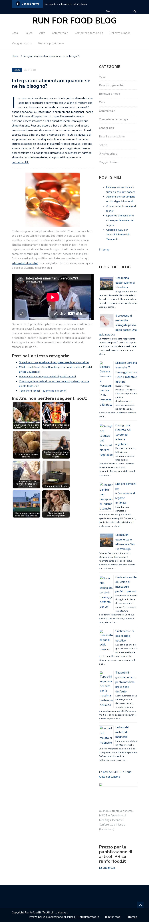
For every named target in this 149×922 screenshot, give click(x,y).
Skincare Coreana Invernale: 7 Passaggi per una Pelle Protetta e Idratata (126, 372)
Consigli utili (106, 128)
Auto (42, 33)
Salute (29, 33)
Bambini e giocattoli (111, 85)
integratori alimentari (25, 263)
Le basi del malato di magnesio (122, 732)
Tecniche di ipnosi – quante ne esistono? (42, 390)
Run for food (112, 917)
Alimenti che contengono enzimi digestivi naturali (47, 376)
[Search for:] (117, 11)
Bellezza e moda (120, 33)
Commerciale (60, 33)
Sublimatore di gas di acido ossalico (124, 636)
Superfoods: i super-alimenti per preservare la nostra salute (54, 362)
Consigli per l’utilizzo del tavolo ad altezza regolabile (123, 434)
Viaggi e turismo (22, 43)
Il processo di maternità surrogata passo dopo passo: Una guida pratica (118, 325)
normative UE (20, 162)
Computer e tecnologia (89, 33)
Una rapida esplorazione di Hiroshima (65, 4)
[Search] (134, 11)
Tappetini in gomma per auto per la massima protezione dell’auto (125, 682)
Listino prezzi (107, 868)
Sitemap (104, 249)
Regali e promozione (51, 43)
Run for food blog (74, 20)
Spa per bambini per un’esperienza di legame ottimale (125, 493)
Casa (15, 33)
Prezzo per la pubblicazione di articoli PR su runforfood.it (64, 917)
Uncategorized (108, 153)
